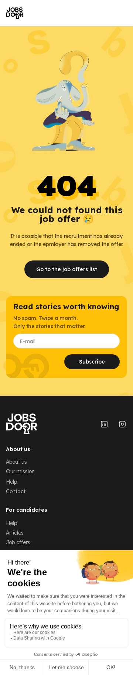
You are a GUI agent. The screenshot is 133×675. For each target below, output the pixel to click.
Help (11, 481)
